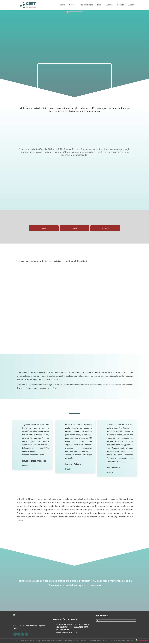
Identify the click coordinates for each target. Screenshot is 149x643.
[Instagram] (22, 634)
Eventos (109, 5)
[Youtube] (19, 634)
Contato (120, 5)
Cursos (72, 5)
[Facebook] (15, 634)
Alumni (131, 5)
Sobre (62, 5)
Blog (99, 5)
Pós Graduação (86, 5)
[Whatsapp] (26, 634)
